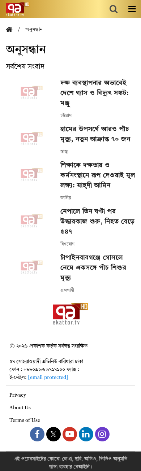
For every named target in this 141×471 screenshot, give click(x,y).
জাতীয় (65, 198)
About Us (20, 407)
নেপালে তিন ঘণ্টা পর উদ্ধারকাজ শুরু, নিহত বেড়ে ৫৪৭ (97, 221)
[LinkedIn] (86, 434)
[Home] (12, 30)
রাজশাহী (67, 290)
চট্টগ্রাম (66, 116)
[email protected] (48, 377)
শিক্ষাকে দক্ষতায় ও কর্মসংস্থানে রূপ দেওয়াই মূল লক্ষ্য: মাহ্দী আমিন (97, 175)
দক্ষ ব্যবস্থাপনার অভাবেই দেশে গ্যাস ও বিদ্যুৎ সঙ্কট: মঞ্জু (94, 93)
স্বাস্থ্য (64, 152)
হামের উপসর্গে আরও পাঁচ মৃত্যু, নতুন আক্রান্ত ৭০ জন (95, 134)
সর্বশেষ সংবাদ (25, 67)
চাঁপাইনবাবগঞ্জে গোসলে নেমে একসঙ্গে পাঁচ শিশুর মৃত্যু (93, 267)
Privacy (17, 395)
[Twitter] (53, 434)
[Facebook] (37, 434)
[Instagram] (102, 434)
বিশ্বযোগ (67, 244)
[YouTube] (70, 434)
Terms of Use (24, 420)
